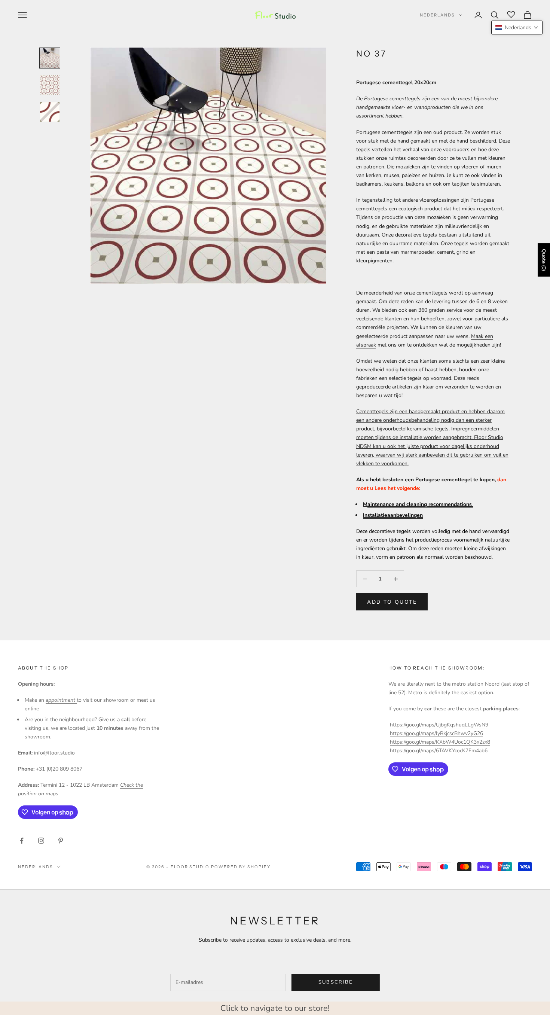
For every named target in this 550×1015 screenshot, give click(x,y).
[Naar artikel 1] (49, 58)
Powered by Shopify (241, 866)
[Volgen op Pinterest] (60, 840)
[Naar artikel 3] (49, 111)
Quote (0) (543, 260)
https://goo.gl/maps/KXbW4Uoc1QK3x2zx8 (440, 742)
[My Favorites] (511, 13)
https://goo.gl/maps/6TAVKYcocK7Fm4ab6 (439, 750)
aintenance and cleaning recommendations (420, 504)
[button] (517, 27)
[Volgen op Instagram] (41, 840)
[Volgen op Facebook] (21, 840)
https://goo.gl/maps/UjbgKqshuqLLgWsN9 (439, 724)
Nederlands (437, 15)
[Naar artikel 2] (49, 84)
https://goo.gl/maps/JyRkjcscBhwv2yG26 (436, 733)
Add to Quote (392, 602)
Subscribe (335, 982)
